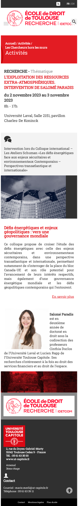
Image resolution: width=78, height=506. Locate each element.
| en (72, 3)
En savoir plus (63, 296)
